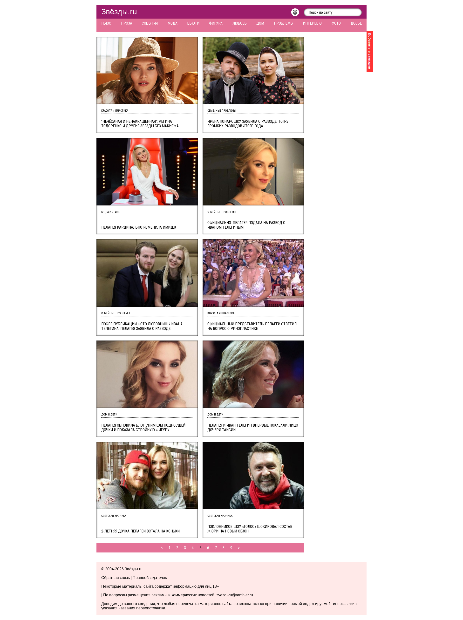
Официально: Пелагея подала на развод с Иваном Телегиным (246, 225)
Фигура (216, 23)
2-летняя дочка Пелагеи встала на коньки (140, 531)
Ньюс (106, 23)
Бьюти (193, 23)
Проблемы (283, 23)
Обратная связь (115, 578)
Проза (126, 23)
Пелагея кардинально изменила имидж (138, 227)
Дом (260, 23)
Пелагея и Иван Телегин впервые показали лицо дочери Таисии (252, 427)
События (150, 23)
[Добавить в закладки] (370, 51)
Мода (172, 23)
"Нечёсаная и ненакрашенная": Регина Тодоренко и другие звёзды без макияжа (140, 123)
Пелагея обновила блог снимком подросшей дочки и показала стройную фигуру (143, 427)
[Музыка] (297, 13)
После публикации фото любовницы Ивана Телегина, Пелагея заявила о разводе (142, 326)
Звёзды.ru (119, 11)
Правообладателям (150, 578)
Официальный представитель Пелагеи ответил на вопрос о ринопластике (252, 326)
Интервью (312, 23)
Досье (356, 23)
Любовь (239, 23)
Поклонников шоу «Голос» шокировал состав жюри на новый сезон (249, 528)
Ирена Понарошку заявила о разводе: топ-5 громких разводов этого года (247, 123)
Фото (336, 23)
